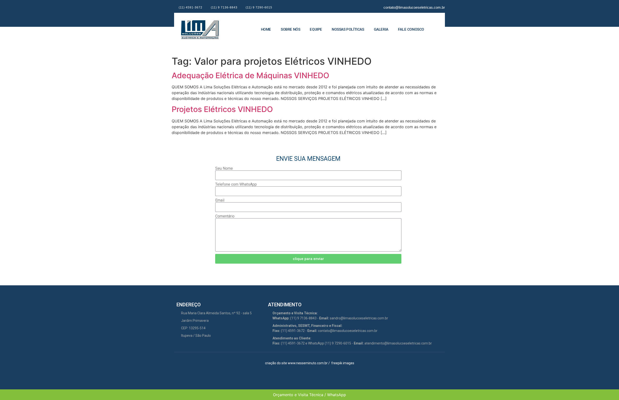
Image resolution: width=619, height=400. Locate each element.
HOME (266, 29)
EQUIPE (316, 29)
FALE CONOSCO (411, 29)
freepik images (342, 363)
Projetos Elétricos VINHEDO (222, 109)
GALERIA (381, 29)
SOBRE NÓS (290, 29)
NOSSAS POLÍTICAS (348, 29)
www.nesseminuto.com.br (308, 363)
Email (219, 200)
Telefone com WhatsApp (236, 184)
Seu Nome (224, 168)
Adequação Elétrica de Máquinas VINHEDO (250, 75)
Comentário (225, 216)
